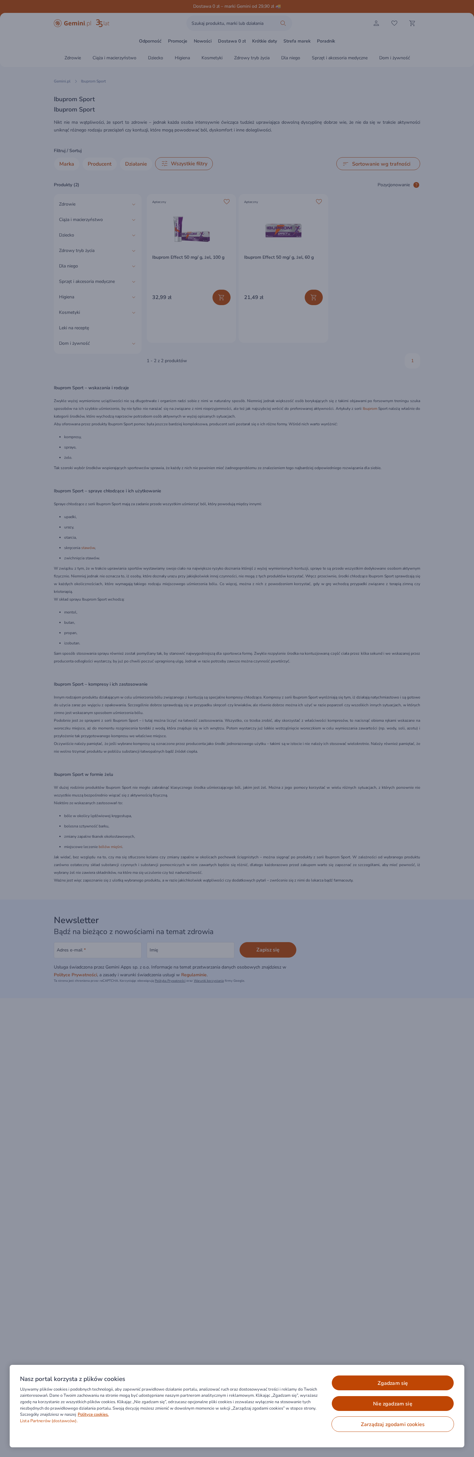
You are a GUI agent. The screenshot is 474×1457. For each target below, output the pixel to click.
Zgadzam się (393, 1383)
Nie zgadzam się (392, 1403)
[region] (237, 1406)
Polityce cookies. (93, 1414)
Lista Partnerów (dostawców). (49, 1421)
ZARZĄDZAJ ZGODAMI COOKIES (393, 1424)
